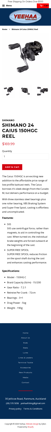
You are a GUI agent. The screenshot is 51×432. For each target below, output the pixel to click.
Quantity (7, 151)
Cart (46, 5)
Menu (9, 5)
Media (25, 377)
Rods (25, 343)
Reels (25, 348)
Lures (25, 353)
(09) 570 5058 (12, 403)
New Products (25, 372)
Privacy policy (15, 408)
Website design (32, 424)
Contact (25, 382)
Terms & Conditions (32, 408)
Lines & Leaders (25, 358)
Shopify (31, 427)
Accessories (25, 367)
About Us (25, 338)
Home (4, 29)
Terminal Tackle (25, 362)
